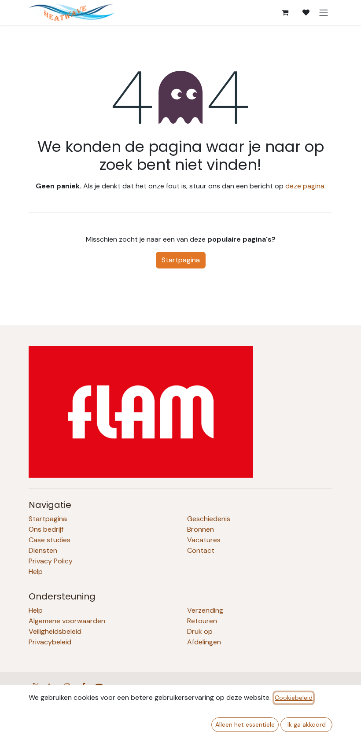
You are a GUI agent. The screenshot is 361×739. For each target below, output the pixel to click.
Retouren (202, 620)
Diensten (43, 550)
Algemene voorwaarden (67, 620)
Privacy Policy (51, 561)
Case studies (49, 539)
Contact (200, 550)
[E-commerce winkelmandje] (285, 12)
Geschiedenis (208, 518)
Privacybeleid (50, 642)
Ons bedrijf (46, 529)
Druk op (200, 631)
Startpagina (181, 260)
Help (36, 571)
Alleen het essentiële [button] (245, 724)
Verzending (205, 610)
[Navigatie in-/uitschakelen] (323, 13)
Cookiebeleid (294, 698)
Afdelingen (204, 642)
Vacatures (204, 539)
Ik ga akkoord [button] (306, 724)
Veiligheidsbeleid (55, 631)
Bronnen (200, 529)
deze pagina (304, 186)
